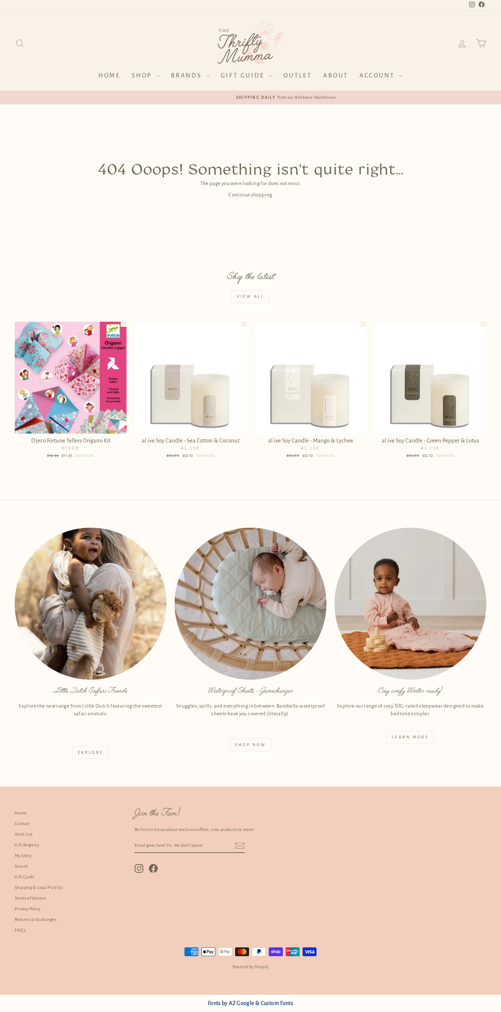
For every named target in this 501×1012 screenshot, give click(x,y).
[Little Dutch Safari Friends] (91, 604)
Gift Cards (24, 877)
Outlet (298, 75)
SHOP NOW (250, 744)
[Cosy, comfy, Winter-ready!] (410, 604)
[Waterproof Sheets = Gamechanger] (250, 604)
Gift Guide (244, 75)
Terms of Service (30, 898)
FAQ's (20, 930)
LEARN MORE (410, 737)
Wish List (23, 834)
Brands (187, 75)
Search (21, 866)
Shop (143, 75)
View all (250, 296)
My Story (23, 855)
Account (378, 75)
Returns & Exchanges (35, 919)
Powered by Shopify (251, 967)
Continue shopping (250, 195)
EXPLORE (90, 752)
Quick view (70, 425)
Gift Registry (27, 845)
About (335, 75)
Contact (22, 823)
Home (109, 75)
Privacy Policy (27, 909)
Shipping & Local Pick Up (38, 887)
